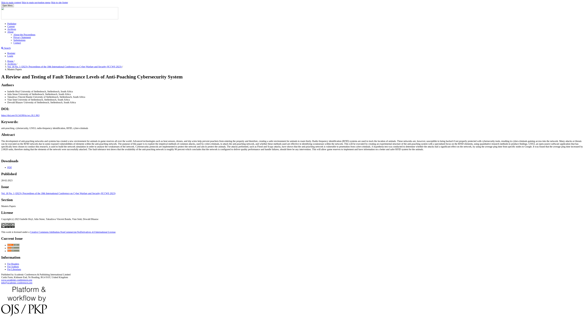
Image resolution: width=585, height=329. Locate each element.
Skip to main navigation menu (36, 2)
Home (10, 61)
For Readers (13, 264)
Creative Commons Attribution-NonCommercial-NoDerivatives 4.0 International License (72, 232)
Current (11, 26)
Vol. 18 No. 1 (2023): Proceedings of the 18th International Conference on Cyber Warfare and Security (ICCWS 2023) (64, 66)
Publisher (11, 23)
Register (11, 53)
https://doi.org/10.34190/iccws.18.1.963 (20, 115)
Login (10, 56)
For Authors (13, 266)
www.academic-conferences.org (16, 280)
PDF (9, 167)
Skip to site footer (59, 2)
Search (7, 48)
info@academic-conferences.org (16, 282)
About (10, 32)
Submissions (19, 40)
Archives (11, 29)
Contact (17, 43)
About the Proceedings (24, 34)
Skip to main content (11, 2)
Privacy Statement (22, 37)
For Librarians (14, 269)
